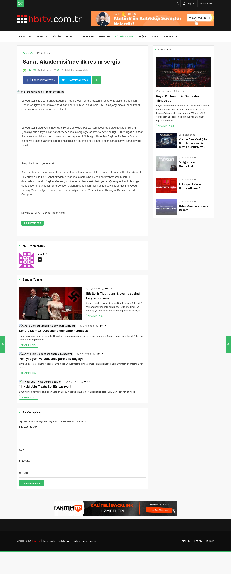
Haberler (88, 36)
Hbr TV (32, 70)
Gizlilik (186, 541)
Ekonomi (71, 36)
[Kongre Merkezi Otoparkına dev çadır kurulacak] (47, 325)
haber (85, 541)
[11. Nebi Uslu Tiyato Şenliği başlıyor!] (40, 381)
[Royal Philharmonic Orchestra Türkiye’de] (183, 71)
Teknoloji (171, 36)
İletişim (198, 541)
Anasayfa (25, 36)
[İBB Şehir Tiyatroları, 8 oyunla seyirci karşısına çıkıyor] (50, 303)
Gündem (104, 36)
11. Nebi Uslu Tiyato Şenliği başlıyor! (45, 386)
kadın (93, 541)
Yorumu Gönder (32, 483)
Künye (210, 541)
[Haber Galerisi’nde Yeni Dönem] (166, 206)
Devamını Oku (96, 316)
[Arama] (178, 3)
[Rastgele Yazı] (20, 3)
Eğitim (57, 36)
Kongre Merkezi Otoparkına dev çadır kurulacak (53, 330)
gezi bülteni (73, 541)
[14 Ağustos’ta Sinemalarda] (166, 163)
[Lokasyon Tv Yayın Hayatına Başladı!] (166, 184)
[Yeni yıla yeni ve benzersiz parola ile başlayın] (46, 353)
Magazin (42, 36)
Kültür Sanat (124, 36)
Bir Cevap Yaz (32, 223)
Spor (155, 36)
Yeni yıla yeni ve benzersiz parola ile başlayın (51, 359)
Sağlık (142, 36)
